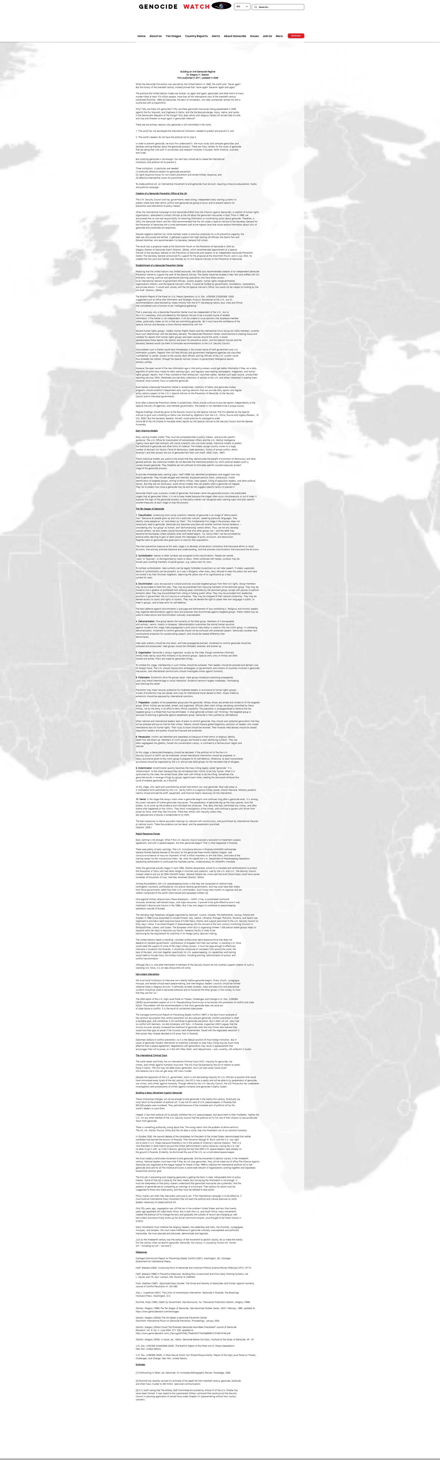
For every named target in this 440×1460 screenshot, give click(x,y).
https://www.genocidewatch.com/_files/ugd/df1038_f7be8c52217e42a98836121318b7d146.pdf (183, 1333)
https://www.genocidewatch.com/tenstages (157, 1311)
